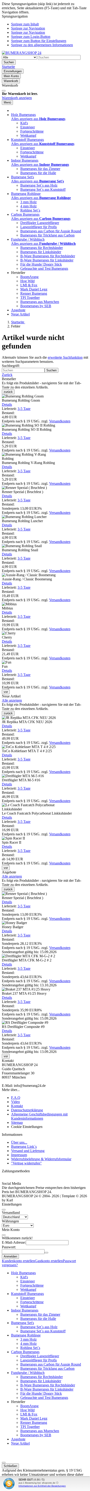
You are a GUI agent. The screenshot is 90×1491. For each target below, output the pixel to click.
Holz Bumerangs (23, 1273)
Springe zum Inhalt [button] (25, 24)
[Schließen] (4, 90)
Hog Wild (27, 281)
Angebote (18, 310)
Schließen (10, 1466)
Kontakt (17, 1106)
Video (15, 1102)
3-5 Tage (24, 409)
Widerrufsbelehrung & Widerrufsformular (41, 1159)
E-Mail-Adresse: (14, 1242)
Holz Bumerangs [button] (23, 115)
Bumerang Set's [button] (22, 177)
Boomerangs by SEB (35, 306)
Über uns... (19, 1142)
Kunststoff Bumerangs (27, 1294)
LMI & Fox (28, 285)
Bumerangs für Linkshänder (40, 252)
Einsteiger (27, 127)
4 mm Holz (28, 206)
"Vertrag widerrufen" (26, 1163)
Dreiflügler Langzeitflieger (39, 223)
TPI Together (30, 298)
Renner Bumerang (33, 293)
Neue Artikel (20, 314)
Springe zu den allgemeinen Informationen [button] (42, 45)
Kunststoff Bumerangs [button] (27, 140)
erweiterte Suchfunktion (65, 357)
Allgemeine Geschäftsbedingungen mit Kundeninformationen (39, 1116)
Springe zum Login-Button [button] (30, 37)
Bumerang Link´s (24, 1147)
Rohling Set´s (30, 210)
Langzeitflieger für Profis (38, 227)
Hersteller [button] (18, 273)
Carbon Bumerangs (25, 1352)
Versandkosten (59, 421)
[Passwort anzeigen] (46, 1252)
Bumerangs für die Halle (38, 173)
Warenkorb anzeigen (17, 98)
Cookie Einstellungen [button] (26, 1127)
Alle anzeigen (12, 700)
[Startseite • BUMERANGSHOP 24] (21, 53)
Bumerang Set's (22, 1323)
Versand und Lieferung (28, 1151)
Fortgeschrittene (32, 131)
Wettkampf (28, 135)
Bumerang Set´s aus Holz (38, 185)
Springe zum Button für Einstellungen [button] (38, 41)
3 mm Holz (28, 202)
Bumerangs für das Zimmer (40, 169)
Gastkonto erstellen (49, 1261)
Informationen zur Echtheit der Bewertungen (42, 1486)
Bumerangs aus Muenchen (39, 302)
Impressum (19, 1155)
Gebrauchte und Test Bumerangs (44, 268)
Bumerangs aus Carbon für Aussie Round (50, 231)
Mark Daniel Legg (33, 289)
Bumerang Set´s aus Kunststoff (43, 189)
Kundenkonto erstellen (18, 1261)
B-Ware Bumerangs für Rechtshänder (47, 256)
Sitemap (17, 1122)
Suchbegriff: (11, 366)
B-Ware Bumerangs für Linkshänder (46, 260)
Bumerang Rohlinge (26, 1335)
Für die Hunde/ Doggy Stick (41, 264)
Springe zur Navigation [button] (28, 28)
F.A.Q (15, 1098)
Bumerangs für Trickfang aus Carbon (47, 235)
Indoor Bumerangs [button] (24, 160)
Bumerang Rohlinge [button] (26, 194)
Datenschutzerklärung (27, 1110)
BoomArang (29, 277)
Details (7, 404)
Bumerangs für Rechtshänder (41, 248)
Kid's (24, 123)
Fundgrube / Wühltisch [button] (28, 239)
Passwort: (9, 1247)
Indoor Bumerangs (24, 1310)
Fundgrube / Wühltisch (28, 1373)
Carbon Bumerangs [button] (25, 214)
